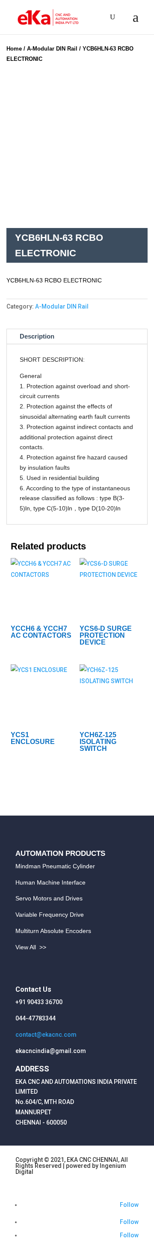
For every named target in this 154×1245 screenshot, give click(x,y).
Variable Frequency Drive (49, 914)
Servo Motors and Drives (49, 898)
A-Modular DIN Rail (52, 48)
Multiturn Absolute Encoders (53, 930)
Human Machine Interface (50, 882)
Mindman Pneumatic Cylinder (55, 866)
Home (14, 48)
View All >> (30, 947)
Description (37, 336)
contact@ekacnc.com (46, 1034)
